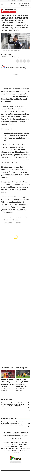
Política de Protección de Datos (9, 448)
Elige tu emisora (25, 5)
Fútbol (26, 217)
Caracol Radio (6, 4)
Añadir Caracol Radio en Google (15, 67)
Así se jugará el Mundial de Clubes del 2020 (16, 139)
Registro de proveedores (11, 446)
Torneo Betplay (8, 217)
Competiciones (8, 222)
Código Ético (15, 452)
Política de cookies (25, 448)
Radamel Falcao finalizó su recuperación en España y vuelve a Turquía (7, 383)
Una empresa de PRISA (15, 457)
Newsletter (24, 442)
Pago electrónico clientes (10, 444)
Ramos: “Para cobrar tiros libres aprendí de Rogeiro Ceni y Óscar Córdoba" (22, 383)
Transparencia (23, 450)
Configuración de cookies (10, 450)
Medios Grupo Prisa (15, 462)
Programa (13, 5)
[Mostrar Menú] (1, 4)
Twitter (21, 61)
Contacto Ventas (15, 442)
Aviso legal (23, 446)
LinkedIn (24, 61)
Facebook (17, 61)
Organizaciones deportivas (11, 220)
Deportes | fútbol (9, 10)
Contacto (6, 442)
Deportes (18, 222)
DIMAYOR (18, 217)
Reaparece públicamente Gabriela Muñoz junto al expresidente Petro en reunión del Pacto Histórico (12, 404)
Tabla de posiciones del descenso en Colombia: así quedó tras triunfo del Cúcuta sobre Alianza (12, 423)
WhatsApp (28, 61)
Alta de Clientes (23, 444)
